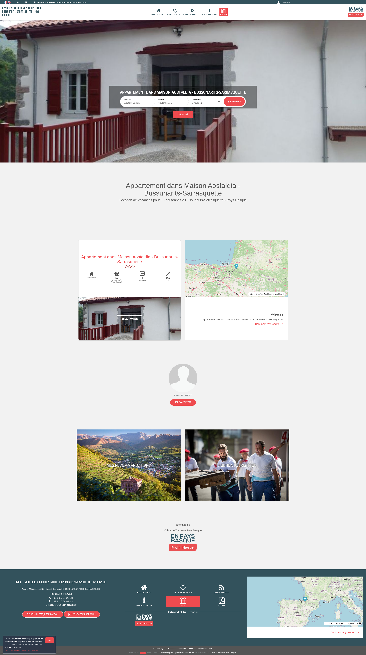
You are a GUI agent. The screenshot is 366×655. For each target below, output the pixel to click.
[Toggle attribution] (284, 294)
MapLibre (278, 294)
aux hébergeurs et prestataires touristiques (177, 653)
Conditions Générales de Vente (200, 649)
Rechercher (235, 101)
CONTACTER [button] (184, 402)
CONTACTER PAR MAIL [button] (83, 614)
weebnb (142, 653)
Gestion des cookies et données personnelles (21, 650)
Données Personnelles (177, 649)
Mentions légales (159, 649)
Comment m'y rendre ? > (269, 324)
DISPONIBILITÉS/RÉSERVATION (42, 614)
